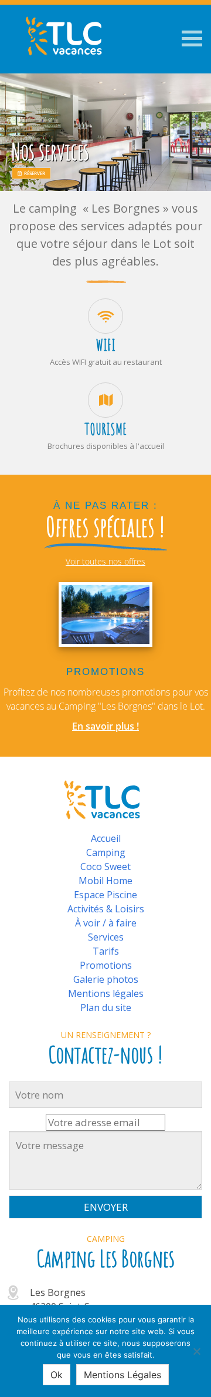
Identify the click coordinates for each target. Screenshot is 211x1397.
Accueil (106, 838)
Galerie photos (105, 979)
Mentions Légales (122, 1375)
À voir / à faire (106, 922)
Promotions (106, 965)
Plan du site (105, 1007)
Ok (56, 1375)
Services (106, 937)
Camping (105, 852)
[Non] (196, 1351)
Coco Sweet (105, 866)
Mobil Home (105, 880)
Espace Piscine (105, 894)
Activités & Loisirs (105, 908)
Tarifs (106, 951)
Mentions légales (106, 993)
